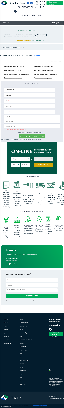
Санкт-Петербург (24, 360)
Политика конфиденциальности (40, 405)
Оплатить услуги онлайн (55, 334)
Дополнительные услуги (43, 78)
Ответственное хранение (13, 78)
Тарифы (6, 329)
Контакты (6, 340)
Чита (21, 374)
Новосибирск (23, 350)
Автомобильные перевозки (44, 70)
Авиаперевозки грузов (12, 70)
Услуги (6, 326)
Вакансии (6, 336)
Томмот (22, 364)
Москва (23, 3)
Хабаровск (23, 370)
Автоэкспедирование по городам (16, 74)
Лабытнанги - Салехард (26, 340)
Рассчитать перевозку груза (32, 136)
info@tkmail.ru (38, 40)
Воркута (22, 329)
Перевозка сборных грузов (14, 66)
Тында (21, 367)
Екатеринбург (24, 333)
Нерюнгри (23, 346)
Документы (7, 333)
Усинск (22, 381)
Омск (21, 353)
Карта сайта (7, 343)
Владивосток (23, 326)
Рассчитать (43, 165)
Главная (6, 319)
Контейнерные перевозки (43, 66)
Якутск (21, 377)
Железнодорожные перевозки (45, 74)
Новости (6, 322)
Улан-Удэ (22, 384)
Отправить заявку (53, 3)
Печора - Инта (24, 357)
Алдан (21, 319)
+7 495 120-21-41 (40, 5)
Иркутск (22, 336)
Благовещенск (24, 322)
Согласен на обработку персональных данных (29, 132)
